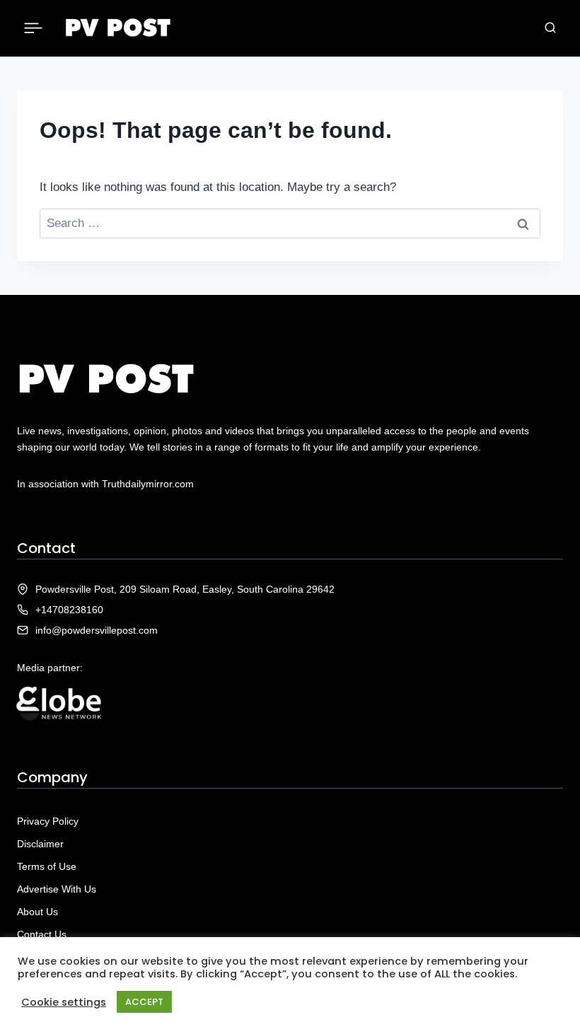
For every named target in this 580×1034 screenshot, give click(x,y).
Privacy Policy (48, 821)
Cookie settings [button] (63, 1002)
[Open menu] (33, 27)
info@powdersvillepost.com (96, 630)
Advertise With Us (56, 889)
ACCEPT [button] (144, 1002)
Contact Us (41, 934)
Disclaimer (40, 843)
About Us (37, 911)
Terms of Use (46, 866)
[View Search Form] (550, 28)
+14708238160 (69, 609)
